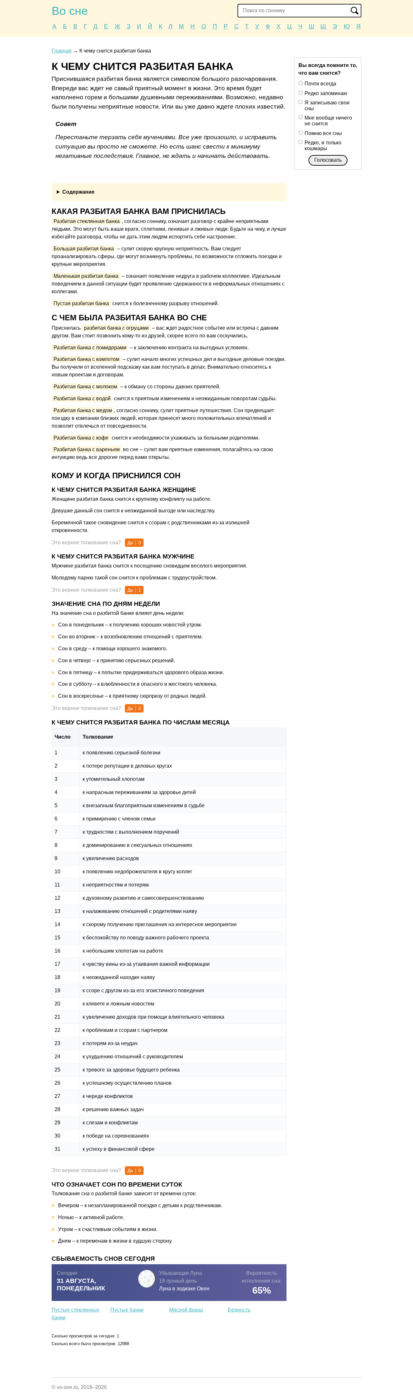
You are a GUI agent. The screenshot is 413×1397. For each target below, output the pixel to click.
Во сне (70, 10)
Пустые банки (127, 1310)
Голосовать (328, 160)
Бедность (239, 1310)
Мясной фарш (186, 1310)
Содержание (78, 192)
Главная (62, 50)
